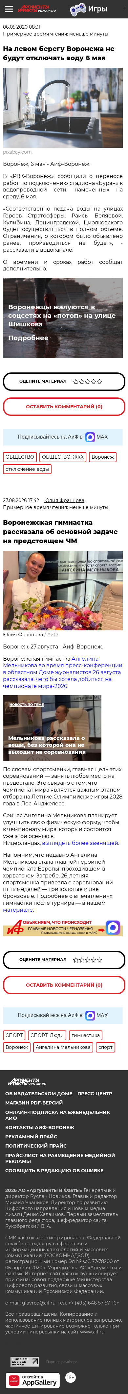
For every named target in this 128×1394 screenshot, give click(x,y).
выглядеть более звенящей (80, 843)
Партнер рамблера (61, 1362)
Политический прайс (36, 1146)
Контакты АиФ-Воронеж (39, 1127)
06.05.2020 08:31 (21, 27)
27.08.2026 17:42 (21, 500)
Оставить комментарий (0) (64, 407)
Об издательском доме (38, 1094)
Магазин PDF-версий (34, 1103)
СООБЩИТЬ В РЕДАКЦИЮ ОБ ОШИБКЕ (54, 1171)
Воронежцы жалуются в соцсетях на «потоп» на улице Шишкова (62, 315)
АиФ (52, 635)
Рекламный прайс (31, 1137)
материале (18, 910)
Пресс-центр (94, 1094)
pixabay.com (17, 152)
